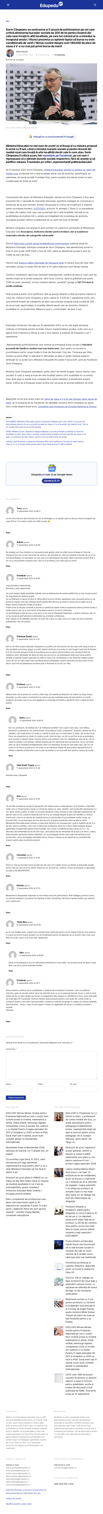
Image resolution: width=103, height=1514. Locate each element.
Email (41, 1084)
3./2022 (39, 208)
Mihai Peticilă (21, 51)
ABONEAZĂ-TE (52, 481)
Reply (8, 533)
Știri (7, 21)
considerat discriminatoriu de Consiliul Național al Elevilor (67, 406)
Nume (9, 1084)
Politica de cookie (13, 1498)
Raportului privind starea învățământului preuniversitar (41, 243)
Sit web (73, 1084)
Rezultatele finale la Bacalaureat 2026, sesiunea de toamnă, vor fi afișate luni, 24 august (27, 1150)
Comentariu (11, 1049)
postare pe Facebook (58, 155)
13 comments (59, 55)
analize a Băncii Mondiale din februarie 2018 (41, 263)
